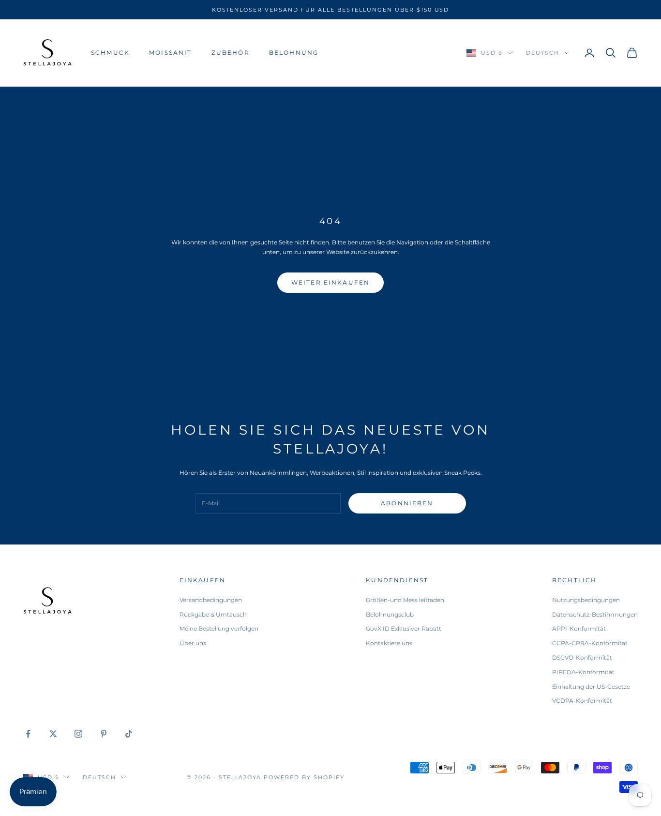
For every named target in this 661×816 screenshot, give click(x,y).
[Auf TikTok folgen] (129, 734)
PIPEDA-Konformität (583, 672)
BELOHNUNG (293, 52)
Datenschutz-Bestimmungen (595, 614)
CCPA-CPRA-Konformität (590, 643)
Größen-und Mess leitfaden (405, 600)
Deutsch (542, 52)
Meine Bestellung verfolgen (219, 628)
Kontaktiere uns (389, 643)
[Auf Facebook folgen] (28, 734)
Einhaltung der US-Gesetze (591, 686)
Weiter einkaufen (330, 282)
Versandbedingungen (211, 600)
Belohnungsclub (390, 614)
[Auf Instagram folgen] (78, 734)
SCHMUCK (110, 52)
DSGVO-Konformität (582, 657)
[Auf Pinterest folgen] (103, 734)
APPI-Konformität (579, 628)
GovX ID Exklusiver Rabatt (403, 628)
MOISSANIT (170, 52)
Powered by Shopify (304, 777)
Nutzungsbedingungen (586, 600)
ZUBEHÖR (230, 52)
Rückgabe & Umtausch (213, 614)
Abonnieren (407, 503)
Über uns (193, 643)
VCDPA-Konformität (582, 700)
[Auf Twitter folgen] (53, 734)
